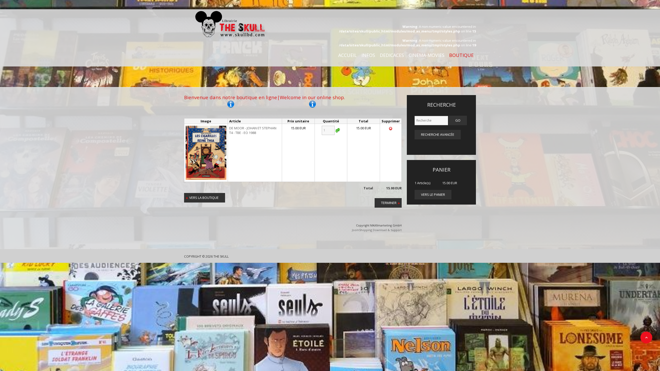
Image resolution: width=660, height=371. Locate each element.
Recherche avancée (437, 134)
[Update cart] (337, 130)
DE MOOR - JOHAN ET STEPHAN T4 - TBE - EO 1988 (252, 130)
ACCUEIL (347, 55)
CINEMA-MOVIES (426, 55)
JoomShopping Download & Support (377, 230)
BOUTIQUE (461, 55)
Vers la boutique (204, 197)
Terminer (389, 202)
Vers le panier (433, 194)
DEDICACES (392, 55)
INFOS (368, 55)
